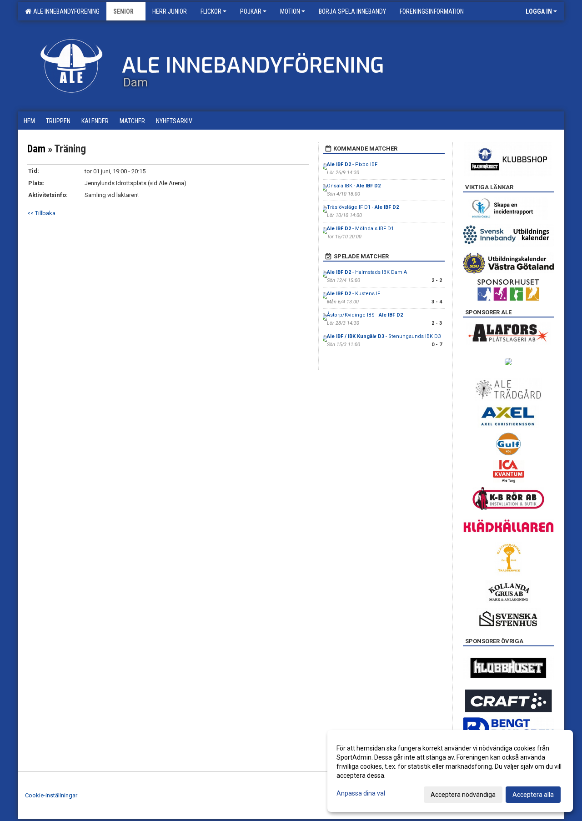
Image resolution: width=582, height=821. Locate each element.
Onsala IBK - (354, 186)
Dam (36, 149)
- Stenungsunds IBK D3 (384, 336)
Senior (123, 11)
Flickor (211, 11)
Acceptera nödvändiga (463, 794)
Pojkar (250, 11)
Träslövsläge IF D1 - (363, 207)
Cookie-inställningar (51, 795)
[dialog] (450, 771)
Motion (290, 11)
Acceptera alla (533, 794)
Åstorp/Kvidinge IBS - (365, 315)
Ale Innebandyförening (65, 11)
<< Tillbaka (41, 213)
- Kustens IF (353, 294)
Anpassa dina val (360, 793)
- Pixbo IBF (352, 164)
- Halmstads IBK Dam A (367, 272)
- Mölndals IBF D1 (360, 229)
